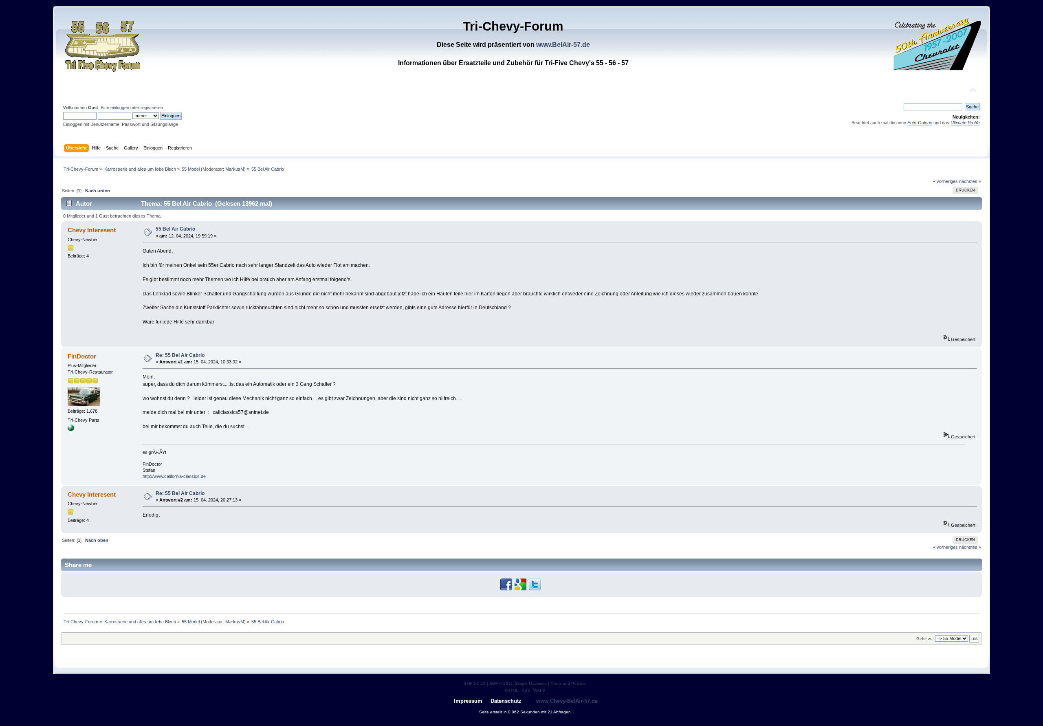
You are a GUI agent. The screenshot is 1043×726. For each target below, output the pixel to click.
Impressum (468, 701)
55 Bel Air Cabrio (175, 229)
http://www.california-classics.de (174, 476)
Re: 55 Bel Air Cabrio (180, 355)
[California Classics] (71, 429)
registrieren (152, 107)
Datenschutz (506, 701)
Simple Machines (531, 683)
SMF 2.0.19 (475, 683)
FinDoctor (82, 356)
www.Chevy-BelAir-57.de (567, 701)
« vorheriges (945, 181)
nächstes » (970, 181)
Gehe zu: (925, 638)
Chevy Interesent (92, 230)
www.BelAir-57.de (563, 44)
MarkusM (234, 169)
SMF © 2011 (501, 683)
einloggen (119, 107)
